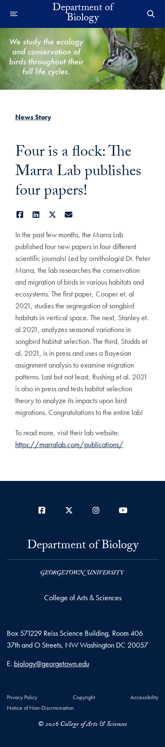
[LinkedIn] (36, 215)
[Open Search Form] (151, 14)
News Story (33, 117)
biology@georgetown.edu (51, 663)
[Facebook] (20, 215)
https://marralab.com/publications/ (69, 444)
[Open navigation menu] (14, 14)
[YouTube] (123, 510)
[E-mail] (69, 215)
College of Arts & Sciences (82, 597)
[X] (53, 215)
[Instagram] (96, 510)
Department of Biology (82, 14)
